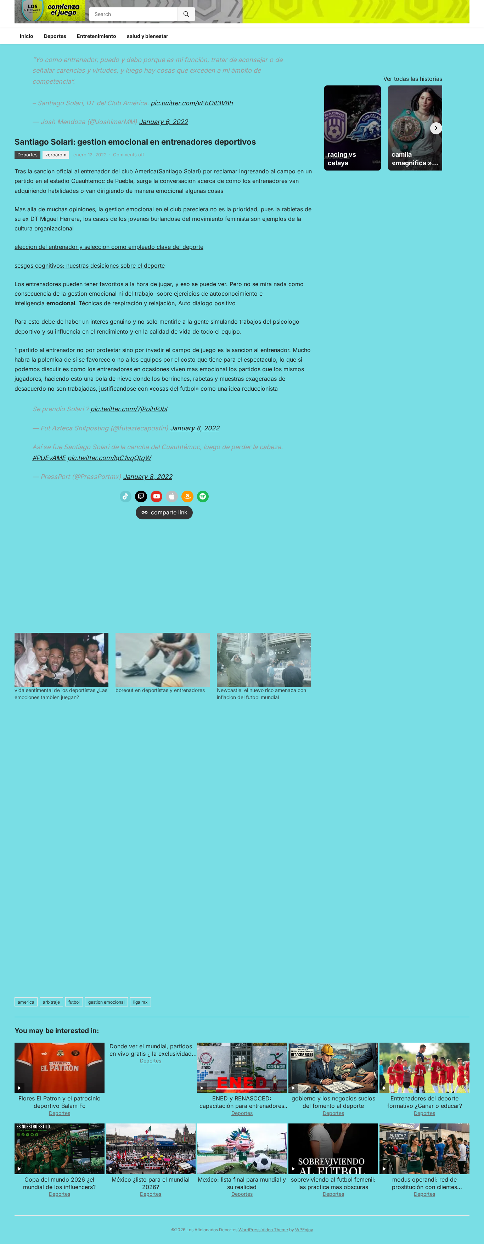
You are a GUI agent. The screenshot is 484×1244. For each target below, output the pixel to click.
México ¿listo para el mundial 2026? (151, 1183)
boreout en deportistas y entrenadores (160, 690)
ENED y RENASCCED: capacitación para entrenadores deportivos (241, 1106)
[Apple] (172, 496)
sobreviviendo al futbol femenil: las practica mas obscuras (333, 1183)
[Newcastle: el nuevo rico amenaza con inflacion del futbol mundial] (264, 660)
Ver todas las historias (412, 78)
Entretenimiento (96, 36)
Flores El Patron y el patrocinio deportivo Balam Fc (59, 1102)
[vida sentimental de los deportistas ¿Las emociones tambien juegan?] (61, 660)
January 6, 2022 (163, 121)
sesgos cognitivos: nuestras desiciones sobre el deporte (90, 265)
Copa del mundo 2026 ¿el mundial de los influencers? (59, 1183)
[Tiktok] (126, 496)
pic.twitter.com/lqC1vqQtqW (109, 458)
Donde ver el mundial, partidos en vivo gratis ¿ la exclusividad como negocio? (150, 1054)
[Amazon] (187, 496)
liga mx (140, 1002)
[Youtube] (156, 496)
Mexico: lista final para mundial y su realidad (242, 1183)
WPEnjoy (304, 1229)
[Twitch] (141, 496)
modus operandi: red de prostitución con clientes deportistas (424, 1187)
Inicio (26, 36)
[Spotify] (203, 496)
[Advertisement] (164, 574)
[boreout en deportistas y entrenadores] (162, 660)
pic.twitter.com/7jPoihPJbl (128, 409)
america (26, 1002)
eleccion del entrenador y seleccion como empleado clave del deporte (109, 246)
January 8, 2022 (194, 428)
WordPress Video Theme (263, 1229)
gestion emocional (106, 1002)
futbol (74, 1002)
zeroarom (55, 154)
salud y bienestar (147, 36)
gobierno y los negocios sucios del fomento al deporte (333, 1102)
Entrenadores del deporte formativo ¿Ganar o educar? (424, 1102)
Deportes (55, 36)
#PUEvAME (49, 458)
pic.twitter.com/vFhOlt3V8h (192, 103)
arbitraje (51, 1002)
